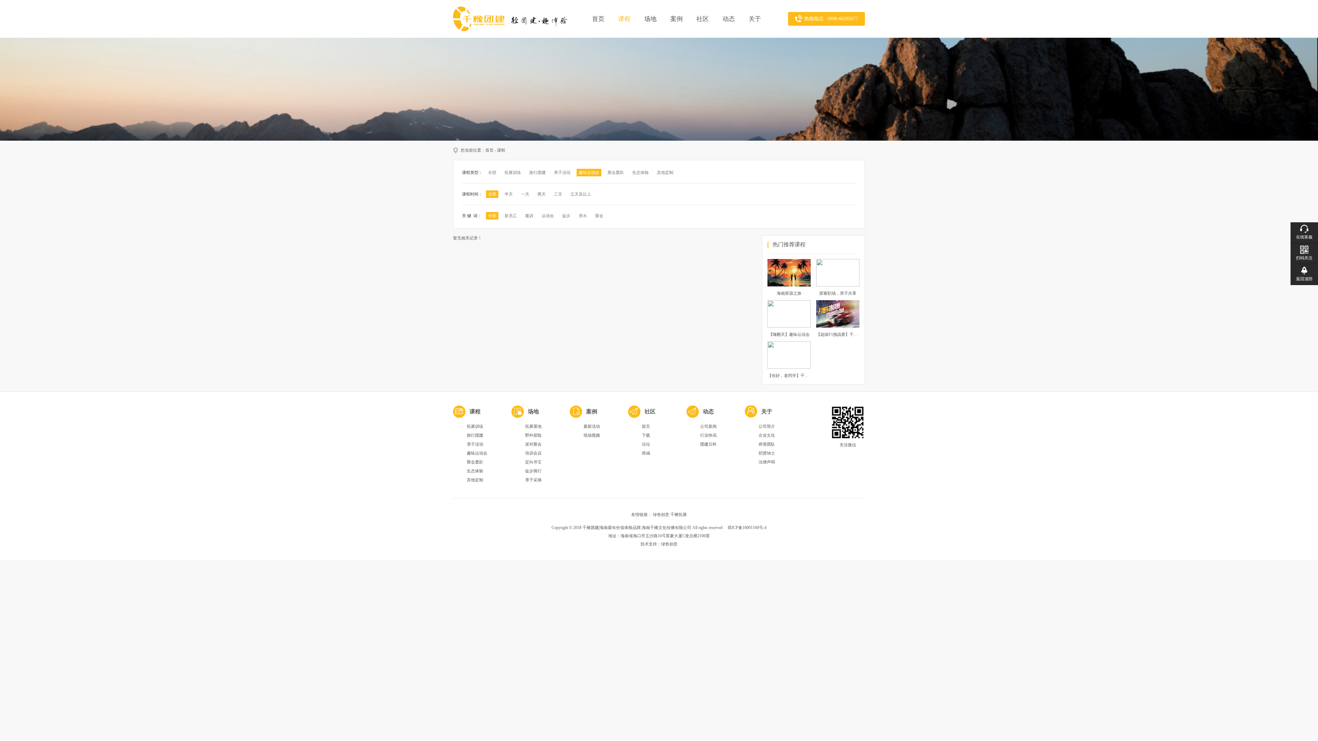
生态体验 (640, 172)
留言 (646, 426)
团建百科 (708, 444)
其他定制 (665, 172)
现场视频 (591, 435)
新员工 (511, 215)
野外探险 (533, 435)
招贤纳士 (767, 453)
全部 (492, 172)
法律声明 (767, 462)
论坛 (646, 444)
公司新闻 (708, 426)
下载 (646, 435)
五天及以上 (580, 194)
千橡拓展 (678, 514)
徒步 (566, 215)
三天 (558, 194)
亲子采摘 (533, 480)
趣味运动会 (589, 172)
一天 (525, 194)
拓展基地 (533, 426)
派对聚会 (533, 444)
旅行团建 (537, 172)
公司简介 (767, 426)
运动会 (548, 215)
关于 (755, 18)
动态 (728, 18)
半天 (509, 194)
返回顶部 (1304, 279)
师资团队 (767, 444)
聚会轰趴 (616, 172)
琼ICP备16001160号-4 (747, 527)
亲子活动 (562, 172)
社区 (702, 18)
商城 (646, 453)
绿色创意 (661, 514)
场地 (650, 18)
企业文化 (767, 435)
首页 (598, 18)
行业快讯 (708, 435)
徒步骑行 (533, 471)
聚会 (599, 215)
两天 (541, 194)
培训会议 (533, 453)
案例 (676, 18)
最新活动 (591, 426)
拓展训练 (513, 172)
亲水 (583, 215)
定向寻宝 (533, 462)
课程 (624, 18)
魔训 (529, 215)
